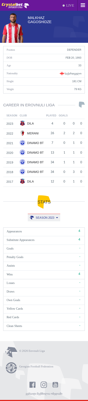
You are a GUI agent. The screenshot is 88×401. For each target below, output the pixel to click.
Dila (30, 123)
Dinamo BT (35, 143)
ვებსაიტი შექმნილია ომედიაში (44, 393)
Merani (32, 133)
